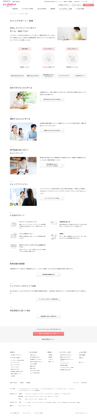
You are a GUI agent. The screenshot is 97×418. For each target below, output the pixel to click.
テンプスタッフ (28, 393)
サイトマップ (76, 382)
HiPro (45, 399)
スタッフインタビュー (15, 367)
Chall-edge (57, 393)
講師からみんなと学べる (33, 75)
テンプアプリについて (15, 362)
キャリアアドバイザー (64, 75)
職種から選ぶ (33, 366)
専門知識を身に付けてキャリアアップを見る (52, 165)
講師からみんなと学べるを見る (52, 130)
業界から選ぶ (33, 368)
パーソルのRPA (28, 402)
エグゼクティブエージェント (33, 396)
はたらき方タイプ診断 (34, 370)
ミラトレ (36, 399)
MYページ (81, 362)
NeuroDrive (41, 399)
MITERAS (54, 402)
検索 (93, 2)
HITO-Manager (49, 402)
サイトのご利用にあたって (15, 413)
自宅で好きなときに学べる (17, 75)
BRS (41, 396)
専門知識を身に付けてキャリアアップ (48, 75)
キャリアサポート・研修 (65, 9)
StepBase (78, 402)
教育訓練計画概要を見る (48, 274)
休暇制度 (50, 357)
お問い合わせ (77, 1)
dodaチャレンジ (51, 396)
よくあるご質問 (80, 9)
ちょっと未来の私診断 (34, 373)
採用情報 (70, 1)
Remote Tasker (72, 402)
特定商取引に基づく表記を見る (48, 316)
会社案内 (65, 1)
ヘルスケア (50, 359)
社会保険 (50, 355)
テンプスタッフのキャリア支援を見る (48, 299)
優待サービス (51, 361)
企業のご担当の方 (16, 1)
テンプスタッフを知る (27, 9)
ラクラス (29, 405)
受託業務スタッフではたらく (36, 359)
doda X (56, 396)
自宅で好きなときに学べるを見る (52, 99)
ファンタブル (41, 393)
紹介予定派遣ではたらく (35, 357)
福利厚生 (53, 9)
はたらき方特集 (33, 364)
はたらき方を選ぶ (41, 9)
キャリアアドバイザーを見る (52, 198)
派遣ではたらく (33, 355)
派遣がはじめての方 (15, 369)
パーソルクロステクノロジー (60, 388)
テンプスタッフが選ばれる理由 (17, 360)
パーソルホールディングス (23, 388)
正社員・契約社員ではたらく (36, 361)
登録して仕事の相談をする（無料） (48, 333)
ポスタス (59, 402)
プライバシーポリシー (27, 413)
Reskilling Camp (65, 402)
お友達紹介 (13, 376)
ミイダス (45, 396)
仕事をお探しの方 (6, 1)
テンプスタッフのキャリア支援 (66, 367)
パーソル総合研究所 (35, 390)
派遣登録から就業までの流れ (17, 371)
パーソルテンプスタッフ (34, 388)
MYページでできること (15, 364)
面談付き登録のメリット (48, 339)
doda (26, 396)
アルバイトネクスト (22, 405)
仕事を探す (15, 9)
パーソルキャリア (71, 388)
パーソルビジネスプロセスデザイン (47, 388)
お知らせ (81, 357)
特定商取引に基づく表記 (65, 369)
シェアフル (31, 399)
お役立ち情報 (82, 355)
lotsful (26, 399)
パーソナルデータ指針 (38, 413)
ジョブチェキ (34, 393)
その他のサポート (79, 75)
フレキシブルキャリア (49, 393)
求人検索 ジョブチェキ (63, 5)
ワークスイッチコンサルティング (38, 402)
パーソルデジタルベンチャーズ (24, 390)
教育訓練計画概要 (64, 365)
